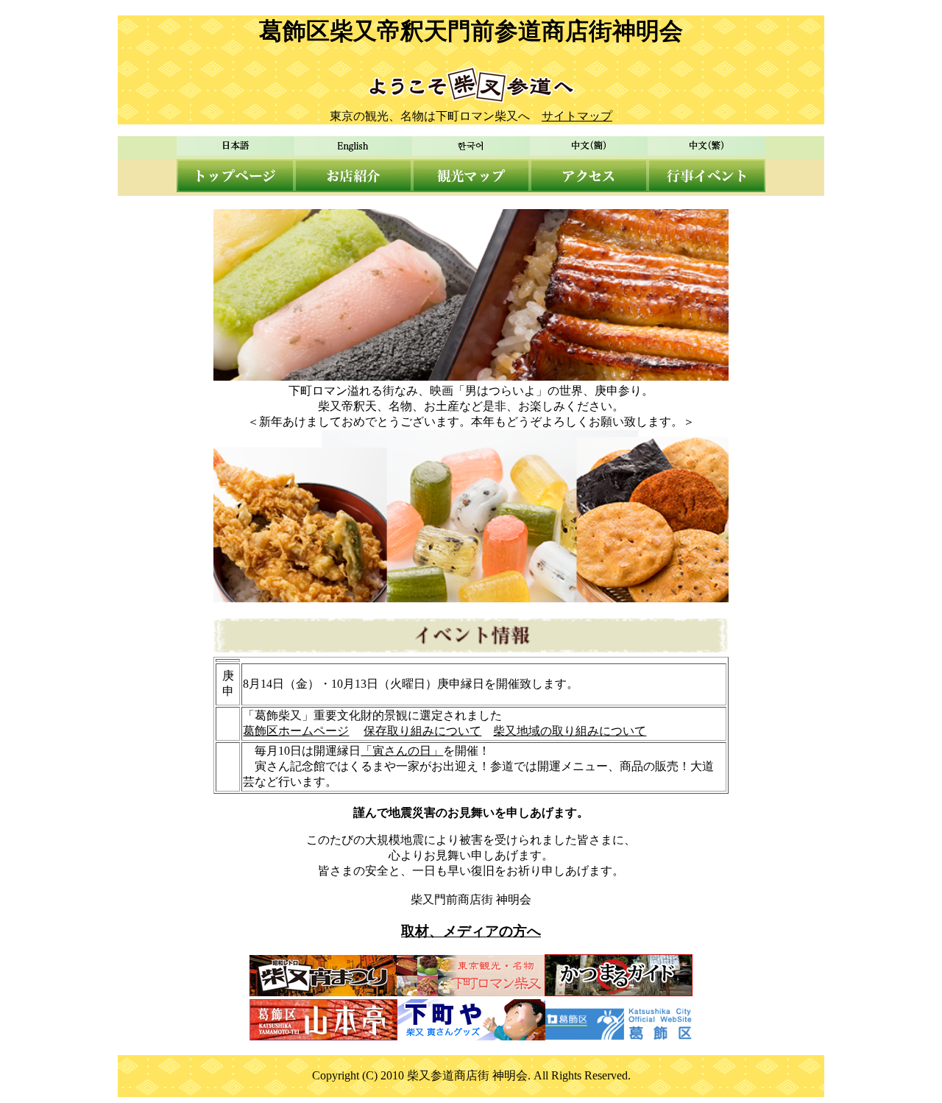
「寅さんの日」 (402, 750)
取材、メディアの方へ (471, 931)
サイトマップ (577, 116)
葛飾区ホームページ (296, 731)
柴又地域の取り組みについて (569, 731)
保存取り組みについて (422, 731)
